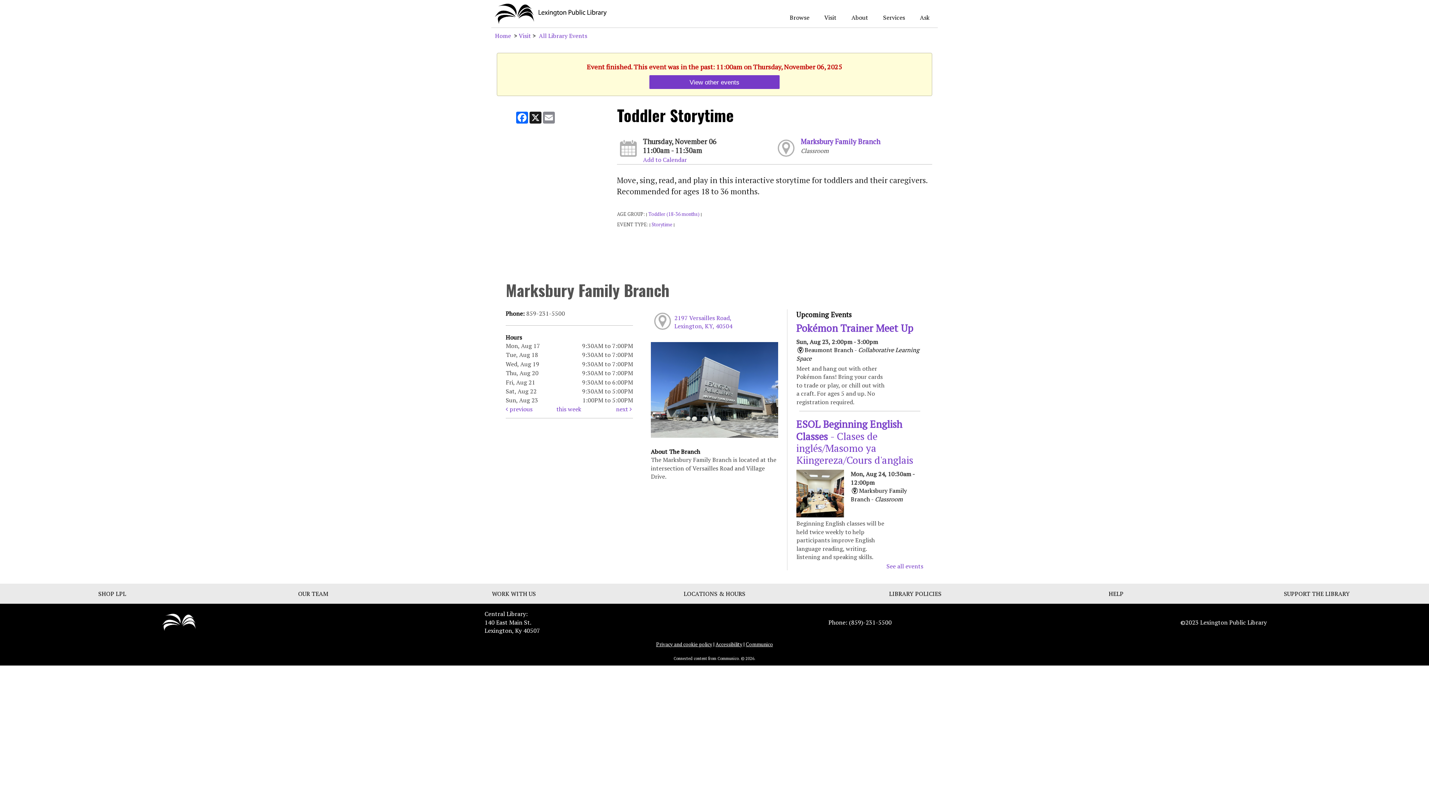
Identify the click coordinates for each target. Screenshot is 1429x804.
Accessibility (729, 644)
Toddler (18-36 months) (674, 214)
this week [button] (568, 409)
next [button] (623, 409)
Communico (759, 644)
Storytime (662, 224)
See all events (904, 566)
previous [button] (520, 409)
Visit (830, 17)
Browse (799, 17)
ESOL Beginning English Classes (854, 442)
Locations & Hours (714, 594)
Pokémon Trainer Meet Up (855, 328)
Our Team (313, 594)
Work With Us (514, 594)
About (859, 17)
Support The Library (1317, 594)
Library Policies (915, 594)
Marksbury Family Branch (840, 141)
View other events (714, 82)
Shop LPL (112, 594)
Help (1116, 594)
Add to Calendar (665, 160)
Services (894, 17)
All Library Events (563, 36)
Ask (925, 17)
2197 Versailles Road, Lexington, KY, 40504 (703, 322)
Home (503, 36)
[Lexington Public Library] (179, 622)
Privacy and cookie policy (684, 644)
